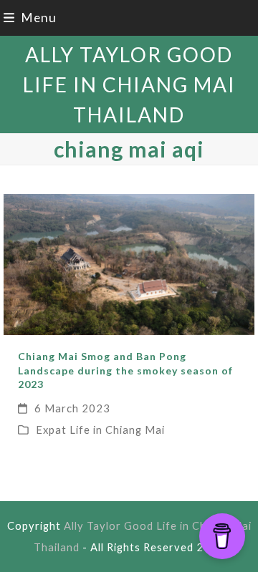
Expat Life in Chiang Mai (100, 429)
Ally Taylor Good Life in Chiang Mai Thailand (129, 84)
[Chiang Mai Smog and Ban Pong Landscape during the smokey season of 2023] (129, 263)
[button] (30, 17)
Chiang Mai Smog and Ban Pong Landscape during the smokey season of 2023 (125, 370)
